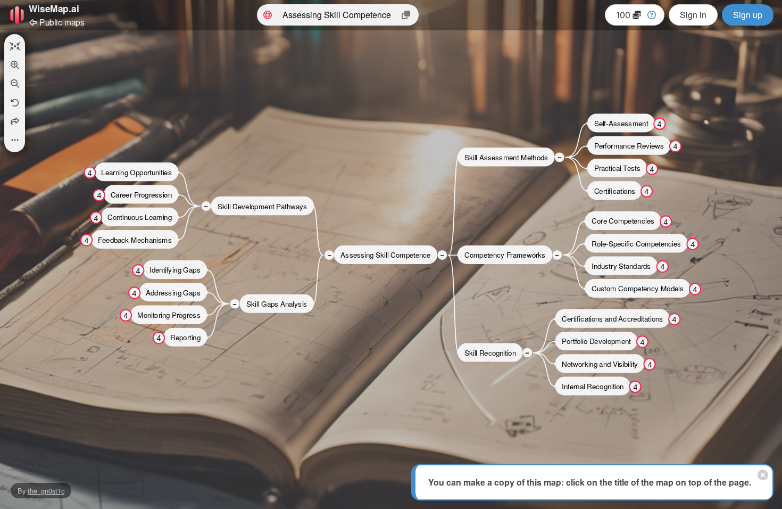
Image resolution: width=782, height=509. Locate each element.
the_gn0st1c (46, 491)
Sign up (747, 15)
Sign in (693, 15)
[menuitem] (14, 46)
